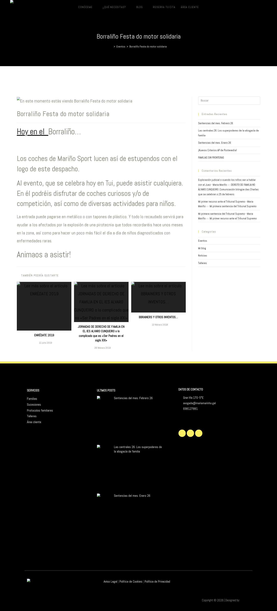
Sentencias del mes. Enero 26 (214, 142)
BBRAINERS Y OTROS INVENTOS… (158, 317)
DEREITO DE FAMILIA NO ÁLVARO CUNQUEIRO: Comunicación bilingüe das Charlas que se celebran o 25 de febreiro (228, 189)
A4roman (245, 600)
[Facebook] (190, 433)
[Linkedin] (198, 433)
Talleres (202, 263)
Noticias (202, 255)
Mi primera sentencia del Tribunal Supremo (233, 206)
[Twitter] (182, 433)
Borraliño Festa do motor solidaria (148, 46)
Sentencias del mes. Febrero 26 (215, 123)
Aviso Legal (110, 581)
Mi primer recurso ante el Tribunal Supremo (233, 218)
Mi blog (202, 248)
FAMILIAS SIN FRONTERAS (211, 157)
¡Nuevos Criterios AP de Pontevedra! (217, 150)
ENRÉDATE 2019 (44, 335)
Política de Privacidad (157, 581)
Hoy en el (32, 131)
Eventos (202, 240)
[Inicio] (111, 46)
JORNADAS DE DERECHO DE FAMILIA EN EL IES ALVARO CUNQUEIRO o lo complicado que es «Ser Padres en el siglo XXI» (101, 333)
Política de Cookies (130, 581)
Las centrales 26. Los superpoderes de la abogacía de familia (138, 449)
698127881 (190, 409)
